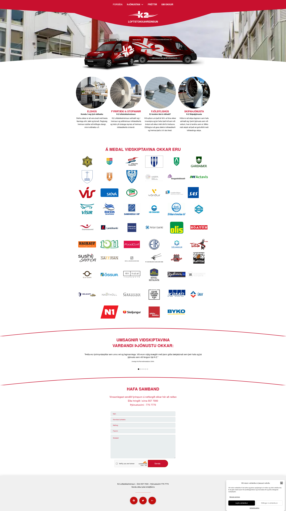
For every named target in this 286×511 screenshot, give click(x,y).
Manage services (234, 497)
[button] (281, 483)
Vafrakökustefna (254, 508)
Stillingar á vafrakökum (269, 503)
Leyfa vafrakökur (242, 503)
